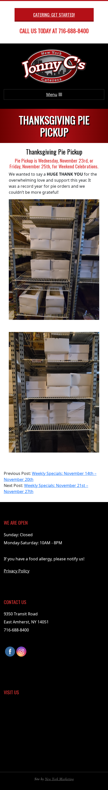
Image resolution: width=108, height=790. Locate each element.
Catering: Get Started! (54, 14)
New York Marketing (59, 778)
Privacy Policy (16, 571)
